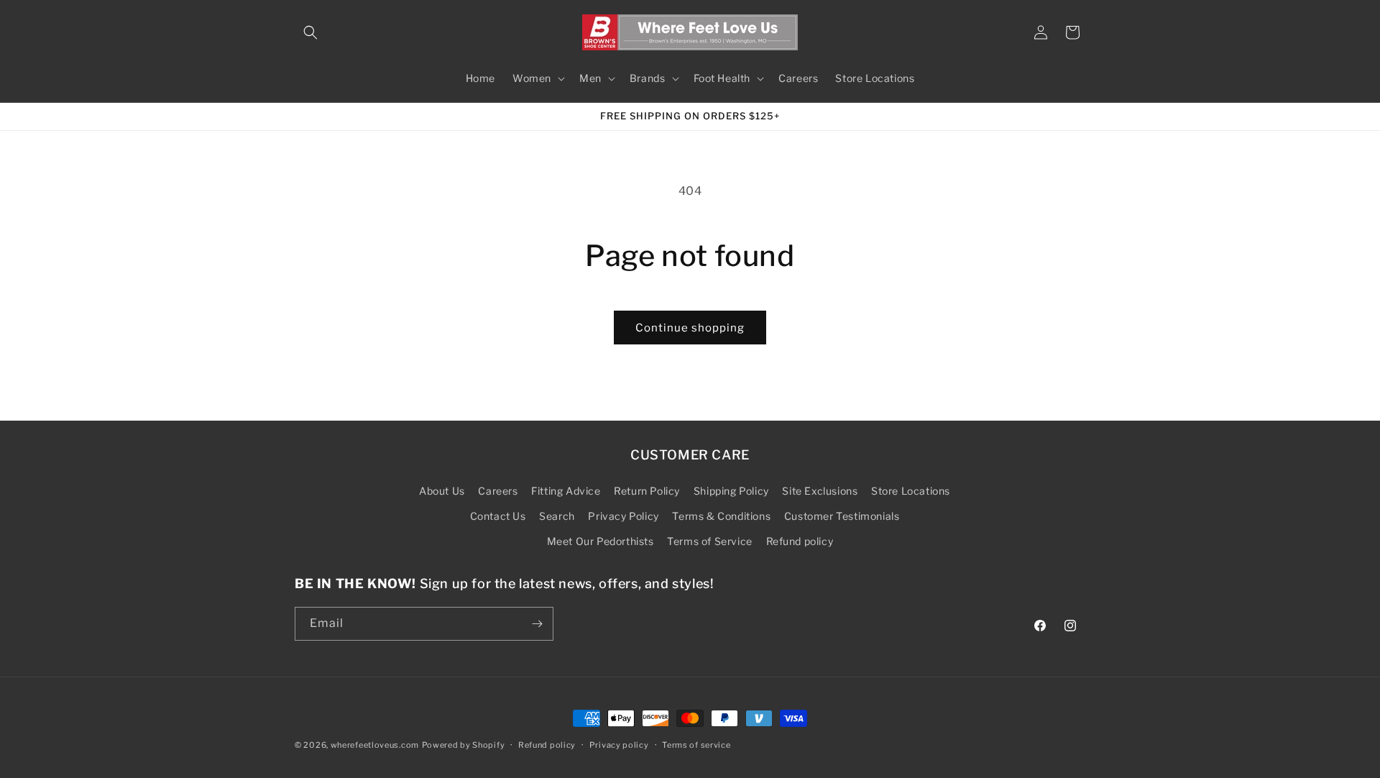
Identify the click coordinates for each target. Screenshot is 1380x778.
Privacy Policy (623, 516)
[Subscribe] (537, 624)
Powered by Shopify (463, 745)
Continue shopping (690, 327)
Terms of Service (710, 541)
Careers (498, 491)
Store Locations (910, 491)
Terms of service (696, 745)
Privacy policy (619, 745)
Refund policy (800, 541)
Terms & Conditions (721, 516)
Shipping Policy (731, 491)
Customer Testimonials (842, 516)
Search (557, 516)
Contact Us (498, 516)
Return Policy (647, 491)
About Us (442, 491)
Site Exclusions (819, 491)
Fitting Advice (565, 491)
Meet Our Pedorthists (600, 541)
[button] (310, 32)
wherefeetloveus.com (375, 745)
